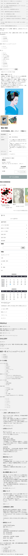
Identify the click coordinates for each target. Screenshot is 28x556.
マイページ (5, 39)
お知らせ (5, 54)
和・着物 (3, 267)
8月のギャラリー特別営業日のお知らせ (11, 9)
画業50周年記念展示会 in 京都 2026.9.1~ (12, 11)
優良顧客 (3, 240)
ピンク (7, 399)
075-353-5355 (5, 32)
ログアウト (5, 41)
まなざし (8, 387)
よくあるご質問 (4, 308)
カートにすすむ (3, 409)
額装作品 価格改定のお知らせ (11, 25)
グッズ (7, 372)
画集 (7, 371)
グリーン (8, 402)
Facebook (5, 357)
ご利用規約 (5, 548)
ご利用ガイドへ (6, 469)
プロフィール (4, 315)
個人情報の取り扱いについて (9, 551)
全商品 (2, 71)
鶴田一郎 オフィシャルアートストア (12, 351)
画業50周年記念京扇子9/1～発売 (12, 3)
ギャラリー (3, 318)
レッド (7, 398)
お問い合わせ (6, 59)
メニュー (5, 48)
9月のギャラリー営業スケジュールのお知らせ (13, 1)
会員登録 (5, 38)
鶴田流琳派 (8, 383)
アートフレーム (9, 369)
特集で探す (3, 234)
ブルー (7, 404)
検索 (16, 69)
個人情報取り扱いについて (9, 488)
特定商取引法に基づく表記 (9, 550)
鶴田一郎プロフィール (5, 333)
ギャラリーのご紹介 (4, 348)
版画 (14, 71)
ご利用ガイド (6, 57)
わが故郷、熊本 (4, 261)
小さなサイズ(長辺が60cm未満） (13, 378)
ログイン (5, 36)
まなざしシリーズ (5, 254)
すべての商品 (6, 56)
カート (4, 46)
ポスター (8, 366)
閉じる (1, 50)
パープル (8, 405)
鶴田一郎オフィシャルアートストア (8, 44)
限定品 (7, 368)
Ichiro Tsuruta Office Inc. (9, 554)
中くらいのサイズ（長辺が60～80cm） (15, 377)
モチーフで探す (4, 231)
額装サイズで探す (5, 228)
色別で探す (3, 237)
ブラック (8, 407)
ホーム (4, 53)
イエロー (8, 401)
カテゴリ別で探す (8, 71)
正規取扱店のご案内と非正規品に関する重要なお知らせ (13, 305)
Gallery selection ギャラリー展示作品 (14, 395)
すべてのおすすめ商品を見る (21, 210)
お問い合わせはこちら (8, 425)
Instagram (5, 356)
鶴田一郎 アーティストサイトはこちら (9, 335)
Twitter (4, 354)
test (2, 270)
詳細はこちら (6, 454)
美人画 (7, 384)
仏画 (2, 258)
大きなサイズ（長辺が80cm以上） (14, 375)
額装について (4, 312)
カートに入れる (14, 177)
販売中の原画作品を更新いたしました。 (14, 16)
